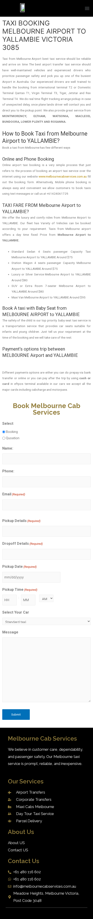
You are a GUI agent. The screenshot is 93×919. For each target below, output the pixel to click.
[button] (87, 8)
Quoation (12, 438)
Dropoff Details (22, 543)
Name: (7, 448)
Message (10, 632)
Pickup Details (21, 521)
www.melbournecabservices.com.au (63, 176)
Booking (12, 432)
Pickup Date (19, 566)
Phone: (8, 471)
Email (13, 494)
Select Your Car (15, 612)
